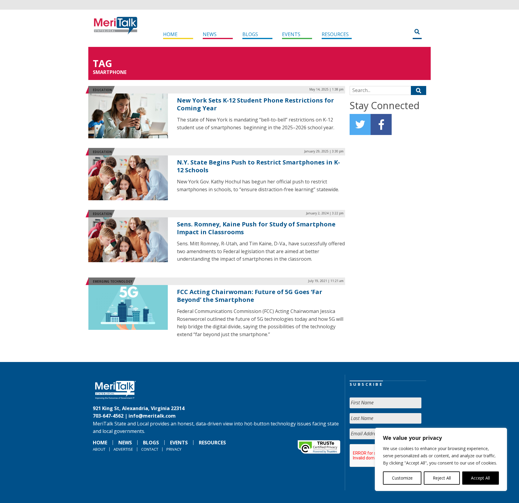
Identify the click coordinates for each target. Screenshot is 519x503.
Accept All (480, 478)
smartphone (109, 72)
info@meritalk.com (152, 416)
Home (170, 34)
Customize (402, 478)
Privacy (173, 449)
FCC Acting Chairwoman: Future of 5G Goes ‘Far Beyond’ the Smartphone (249, 296)
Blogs (250, 34)
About (99, 449)
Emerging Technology (112, 281)
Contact (149, 449)
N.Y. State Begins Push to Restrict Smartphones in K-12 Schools (258, 166)
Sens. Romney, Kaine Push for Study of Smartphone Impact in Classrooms (256, 228)
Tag (102, 63)
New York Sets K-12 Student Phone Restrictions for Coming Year (255, 104)
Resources (335, 34)
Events (291, 34)
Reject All (442, 478)
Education (102, 90)
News (210, 34)
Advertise (123, 449)
